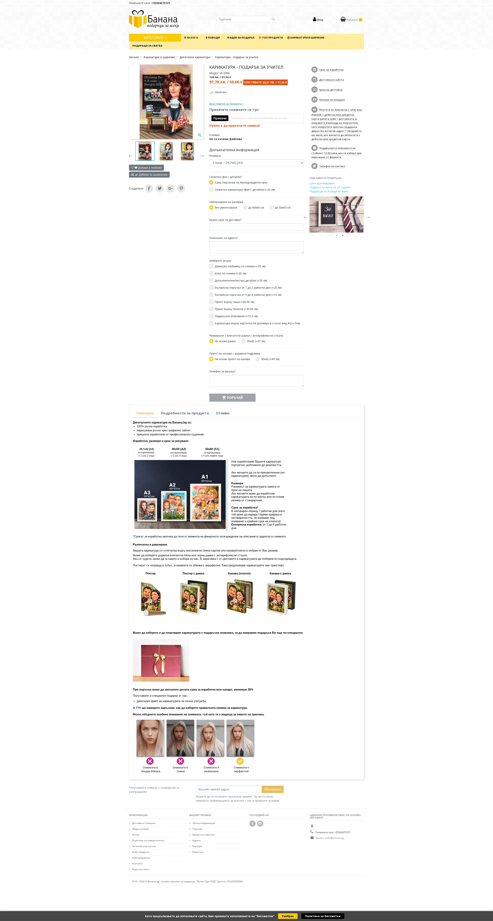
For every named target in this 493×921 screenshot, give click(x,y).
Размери (215, 156)
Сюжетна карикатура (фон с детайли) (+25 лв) (247, 189)
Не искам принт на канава (234, 359)
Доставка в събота (331, 79)
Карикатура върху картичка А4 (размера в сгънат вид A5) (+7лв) (257, 323)
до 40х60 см (258, 207)
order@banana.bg (334, 838)
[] (201, 154)
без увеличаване (228, 207)
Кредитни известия (203, 834)
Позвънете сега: (149, 3)
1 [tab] (331, 235)
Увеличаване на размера (226, 202)
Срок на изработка (331, 69)
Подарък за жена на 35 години (329, 187)
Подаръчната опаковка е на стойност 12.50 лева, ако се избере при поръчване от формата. (336, 153)
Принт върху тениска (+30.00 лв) (236, 309)
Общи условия (140, 828)
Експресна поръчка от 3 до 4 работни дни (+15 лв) (248, 295)
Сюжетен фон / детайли (225, 177)
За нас (135, 834)
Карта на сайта (140, 869)
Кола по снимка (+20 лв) (230, 273)
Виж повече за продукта (225, 104)
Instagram (260, 823)
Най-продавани (141, 857)
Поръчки (197, 828)
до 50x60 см (284, 207)
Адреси (196, 840)
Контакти (137, 863)
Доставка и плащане (144, 823)
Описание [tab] (145, 413)
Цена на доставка (330, 89)
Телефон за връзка (222, 371)
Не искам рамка (227, 341)
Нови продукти (140, 852)
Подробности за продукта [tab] (185, 413)
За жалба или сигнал (144, 846)
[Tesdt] (336, 214)
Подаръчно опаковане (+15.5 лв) (236, 316)
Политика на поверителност (148, 840)
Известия (197, 852)
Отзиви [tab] (222, 413)
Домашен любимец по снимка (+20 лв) (240, 266)
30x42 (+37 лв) (258, 341)
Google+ (170, 188)
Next (367, 215)
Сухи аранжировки (322, 183)
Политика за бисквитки (322, 916)
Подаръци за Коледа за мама (328, 191)
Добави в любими (149, 167)
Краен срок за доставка (225, 220)
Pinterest (181, 188)
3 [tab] (343, 235)
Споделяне (149, 188)
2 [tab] (337, 235)
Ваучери (197, 846)
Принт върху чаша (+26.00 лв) (234, 302)
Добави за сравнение (153, 174)
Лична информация (203, 823)
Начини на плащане (332, 99)
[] (130, 154)
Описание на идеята (223, 238)
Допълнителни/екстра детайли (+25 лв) (241, 280)
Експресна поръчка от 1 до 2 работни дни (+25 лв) (248, 287)
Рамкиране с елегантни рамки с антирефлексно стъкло (246, 335)
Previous (305, 215)
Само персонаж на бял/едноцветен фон (243, 182)
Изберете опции (220, 260)
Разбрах (288, 916)
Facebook (252, 823)
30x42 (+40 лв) (272, 359)
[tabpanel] (336, 214)
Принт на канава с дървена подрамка (234, 353)
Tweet (159, 188)
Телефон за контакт (332, 166)
